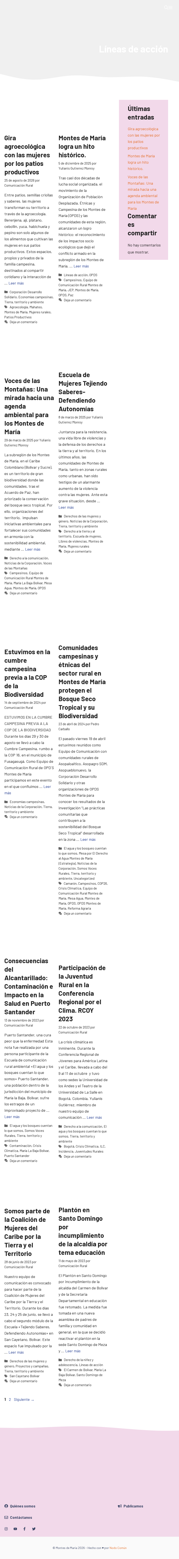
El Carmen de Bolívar (78, 1370)
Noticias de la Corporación (23, 563)
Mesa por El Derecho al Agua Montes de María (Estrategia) (83, 858)
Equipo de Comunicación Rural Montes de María (81, 285)
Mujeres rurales (40, 312)
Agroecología (19, 307)
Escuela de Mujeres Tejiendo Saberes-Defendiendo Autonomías (83, 392)
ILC (102, 1146)
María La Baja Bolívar (28, 583)
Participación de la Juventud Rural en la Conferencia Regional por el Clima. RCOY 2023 (82, 993)
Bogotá (69, 1146)
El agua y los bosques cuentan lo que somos (83, 1131)
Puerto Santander (16, 1156)
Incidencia (66, 1151)
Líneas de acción (76, 275)
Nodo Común (118, 1548)
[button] (166, 7)
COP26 (102, 883)
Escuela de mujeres (87, 536)
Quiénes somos (22, 1506)
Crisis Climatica (70, 888)
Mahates (35, 307)
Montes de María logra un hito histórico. (82, 146)
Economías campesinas (35, 297)
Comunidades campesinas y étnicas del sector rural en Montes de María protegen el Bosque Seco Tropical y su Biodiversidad (82, 681)
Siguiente (24, 1399)
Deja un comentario (23, 322)
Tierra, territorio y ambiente (24, 302)
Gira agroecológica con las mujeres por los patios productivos (27, 155)
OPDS (93, 275)
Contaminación (20, 1146)
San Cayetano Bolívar (25, 1376)
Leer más (16, 283)
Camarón (70, 883)
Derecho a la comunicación (29, 558)
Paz (70, 295)
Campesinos (73, 280)
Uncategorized (84, 878)
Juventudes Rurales (89, 1151)
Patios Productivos (18, 317)
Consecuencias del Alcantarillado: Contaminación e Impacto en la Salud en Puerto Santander (28, 986)
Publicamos (133, 1506)
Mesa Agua (75, 898)
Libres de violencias (73, 541)
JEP (71, 290)
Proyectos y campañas (32, 1366)
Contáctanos (21, 1517)
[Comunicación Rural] (7, 7)
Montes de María (16, 312)
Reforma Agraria (79, 908)
